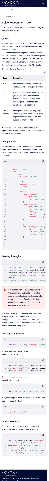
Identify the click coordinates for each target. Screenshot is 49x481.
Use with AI (9, 17)
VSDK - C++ (14, 10)
